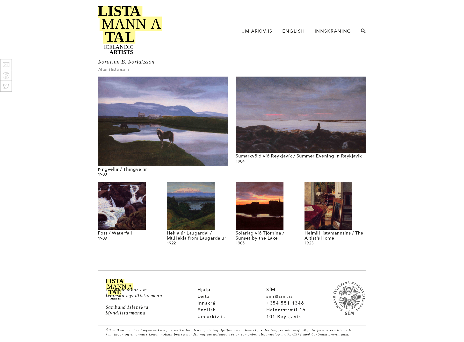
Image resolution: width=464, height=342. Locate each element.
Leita (203, 296)
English (206, 310)
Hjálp (204, 290)
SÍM (271, 290)
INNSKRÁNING (333, 31)
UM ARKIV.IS (256, 31)
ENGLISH (293, 31)
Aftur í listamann (113, 70)
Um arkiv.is (211, 317)
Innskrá (206, 303)
